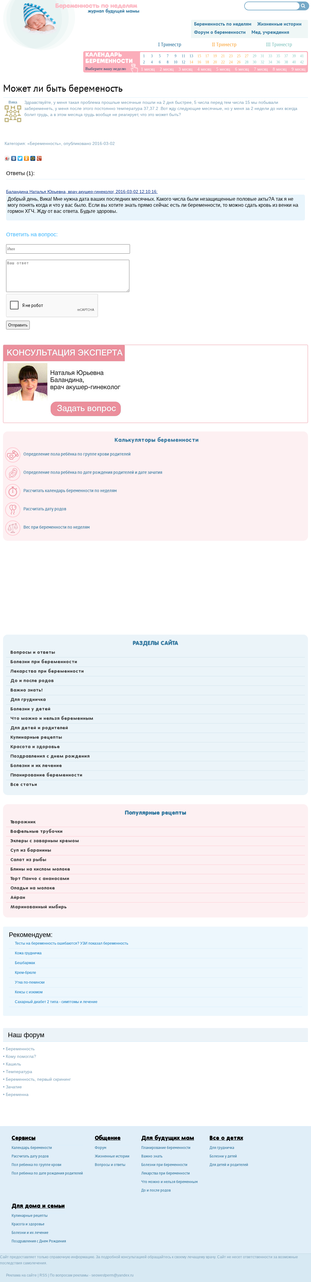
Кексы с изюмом (29, 992)
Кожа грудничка (28, 953)
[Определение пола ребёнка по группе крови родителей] (71, 461)
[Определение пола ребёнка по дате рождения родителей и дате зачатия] (86, 479)
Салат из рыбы (28, 860)
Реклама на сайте (21, 1275)
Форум (100, 1148)
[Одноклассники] (26, 158)
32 (262, 62)
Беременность (44, 143)
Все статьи (23, 785)
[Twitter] (20, 158)
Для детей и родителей (39, 728)
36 (278, 62)
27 (246, 56)
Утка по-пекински (30, 982)
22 (223, 62)
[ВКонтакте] (14, 158)
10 (175, 62)
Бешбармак (25, 963)
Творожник (23, 822)
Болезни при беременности (43, 662)
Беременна (17, 1094)
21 (223, 56)
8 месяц (280, 69)
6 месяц (242, 69)
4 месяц (204, 69)
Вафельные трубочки (36, 831)
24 (231, 62)
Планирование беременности (46, 775)
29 (254, 56)
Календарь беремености (32, 1148)
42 (302, 62)
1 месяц (148, 69)
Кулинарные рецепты (36, 737)
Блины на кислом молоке (40, 869)
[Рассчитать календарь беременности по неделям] (64, 497)
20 (215, 62)
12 (183, 62)
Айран (17, 898)
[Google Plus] (39, 158)
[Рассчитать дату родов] (38, 515)
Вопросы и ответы (32, 652)
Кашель (13, 1064)
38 (286, 62)
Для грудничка (28, 700)
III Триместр (279, 45)
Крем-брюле (25, 972)
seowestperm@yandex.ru (112, 1275)
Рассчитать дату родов (30, 1156)
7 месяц (261, 69)
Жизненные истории (112, 1156)
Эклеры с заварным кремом (44, 841)
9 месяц (299, 69)
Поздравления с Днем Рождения (39, 1241)
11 (183, 56)
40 (294, 62)
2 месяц (167, 69)
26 (239, 62)
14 (191, 62)
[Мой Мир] (33, 158)
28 (246, 62)
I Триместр (169, 45)
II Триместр (224, 45)
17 (207, 56)
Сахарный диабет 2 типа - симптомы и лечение (56, 1002)
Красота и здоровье (35, 747)
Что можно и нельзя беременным (51, 719)
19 (215, 56)
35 (278, 56)
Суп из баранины (30, 850)
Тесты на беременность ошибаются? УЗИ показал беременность (71, 943)
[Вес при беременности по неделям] (50, 534)
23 (231, 56)
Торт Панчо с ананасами (39, 879)
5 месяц (223, 69)
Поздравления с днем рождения (50, 756)
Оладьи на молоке (32, 888)
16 (199, 62)
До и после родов (32, 681)
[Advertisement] (155, 586)
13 (191, 56)
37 (286, 56)
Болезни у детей (30, 709)
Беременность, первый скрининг (38, 1079)
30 (254, 62)
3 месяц (186, 69)
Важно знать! (26, 690)
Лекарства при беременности (47, 671)
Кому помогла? (21, 1056)
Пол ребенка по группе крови (36, 1165)
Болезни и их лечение (36, 766)
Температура (19, 1071)
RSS (43, 1275)
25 (239, 56)
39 (294, 56)
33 (270, 56)
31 (262, 56)
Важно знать (151, 1156)
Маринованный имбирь (38, 907)
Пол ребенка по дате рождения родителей (47, 1173)
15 (199, 56)
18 (207, 62)
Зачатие (14, 1086)
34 (270, 62)
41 (302, 56)
